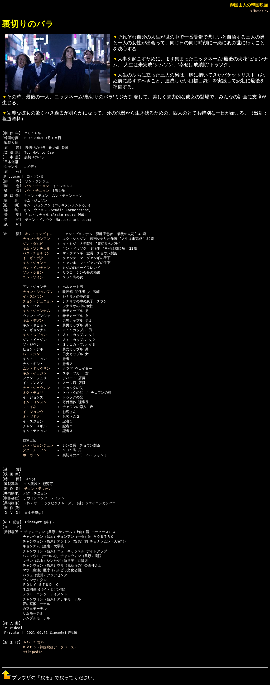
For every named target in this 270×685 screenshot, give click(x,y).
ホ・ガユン (31, 455)
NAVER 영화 (34, 642)
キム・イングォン (38, 234)
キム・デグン (33, 320)
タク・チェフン (35, 450)
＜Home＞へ (258, 11)
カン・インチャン (36, 268)
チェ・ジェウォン (36, 388)
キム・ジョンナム (36, 311)
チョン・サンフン (36, 239)
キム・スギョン (35, 335)
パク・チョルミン (36, 253)
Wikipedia (32, 652)
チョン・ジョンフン (38, 292)
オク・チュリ (33, 392)
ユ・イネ (29, 407)
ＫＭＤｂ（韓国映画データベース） (50, 647)
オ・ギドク (31, 416)
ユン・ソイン (33, 277)
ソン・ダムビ (33, 244)
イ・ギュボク (33, 258)
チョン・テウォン (38, 489)
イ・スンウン (33, 296)
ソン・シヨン (33, 272)
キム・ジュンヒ (35, 263)
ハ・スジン (31, 354)
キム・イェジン (35, 373)
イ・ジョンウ (33, 412)
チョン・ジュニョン (38, 301)
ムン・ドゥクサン (36, 368)
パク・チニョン (37, 186)
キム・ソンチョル (36, 248)
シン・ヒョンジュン (38, 445)
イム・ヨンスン (35, 402)
